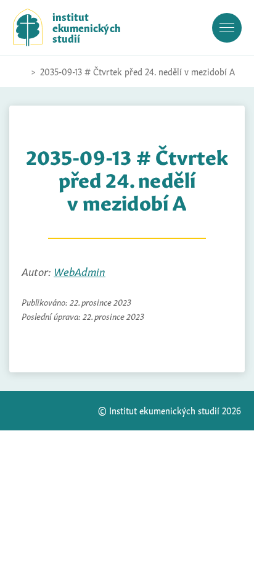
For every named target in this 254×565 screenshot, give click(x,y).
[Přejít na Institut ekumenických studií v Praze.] (19, 71)
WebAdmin (79, 271)
